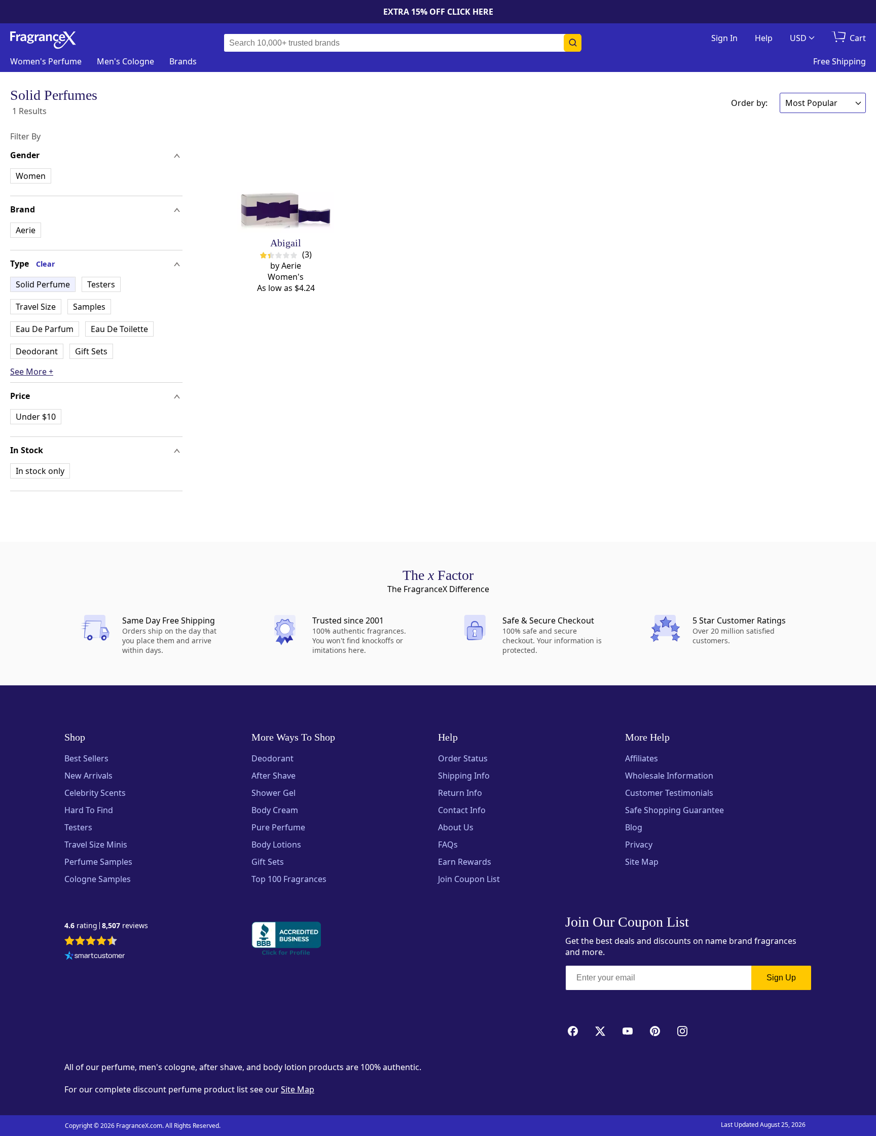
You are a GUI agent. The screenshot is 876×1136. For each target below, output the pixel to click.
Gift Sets (91, 351)
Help (764, 38)
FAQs (448, 844)
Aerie (25, 230)
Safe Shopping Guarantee (674, 810)
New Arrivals (88, 775)
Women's (46, 61)
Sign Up (781, 977)
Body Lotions (276, 844)
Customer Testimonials (669, 792)
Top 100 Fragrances (288, 879)
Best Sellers (86, 758)
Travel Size (36, 306)
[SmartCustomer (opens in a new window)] (94, 956)
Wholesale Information (669, 775)
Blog (633, 827)
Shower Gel (273, 792)
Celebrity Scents (95, 792)
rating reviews (106, 926)
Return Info (460, 792)
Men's (125, 61)
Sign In (724, 38)
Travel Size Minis (95, 844)
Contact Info (462, 810)
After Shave (273, 775)
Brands (183, 61)
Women (31, 175)
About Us (455, 827)
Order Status (463, 758)
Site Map (642, 861)
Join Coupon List (469, 879)
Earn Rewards (464, 861)
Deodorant (37, 351)
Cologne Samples (97, 879)
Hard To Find (88, 810)
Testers (101, 284)
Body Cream (274, 810)
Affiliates (641, 758)
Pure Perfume (278, 827)
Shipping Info (464, 775)
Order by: (749, 102)
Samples (89, 306)
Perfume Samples (98, 861)
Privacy (638, 844)
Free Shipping (839, 61)
